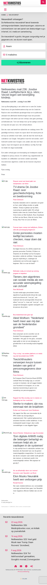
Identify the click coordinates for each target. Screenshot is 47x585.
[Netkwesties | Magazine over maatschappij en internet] (11, 3)
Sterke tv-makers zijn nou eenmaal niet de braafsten (28, 405)
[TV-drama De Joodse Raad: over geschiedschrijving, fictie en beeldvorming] (6, 181)
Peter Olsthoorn (18, 200)
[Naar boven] (26, 566)
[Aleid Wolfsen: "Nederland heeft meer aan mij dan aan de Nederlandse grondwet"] (6, 315)
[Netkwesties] (12, 81)
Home (3, 15)
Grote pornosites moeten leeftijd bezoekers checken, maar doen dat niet (27, 237)
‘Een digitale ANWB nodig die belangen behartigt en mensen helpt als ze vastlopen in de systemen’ (28, 441)
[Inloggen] (31, 566)
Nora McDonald (18, 289)
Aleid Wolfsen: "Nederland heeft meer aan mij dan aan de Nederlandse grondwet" (28, 322)
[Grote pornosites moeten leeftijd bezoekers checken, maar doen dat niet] (6, 227)
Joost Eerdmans (33, 410)
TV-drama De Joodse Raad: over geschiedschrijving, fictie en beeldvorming (27, 191)
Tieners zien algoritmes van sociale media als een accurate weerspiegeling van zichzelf (28, 281)
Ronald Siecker (18, 483)
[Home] (15, 566)
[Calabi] (23, 578)
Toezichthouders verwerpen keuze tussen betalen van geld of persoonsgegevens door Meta (27, 365)
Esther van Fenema (19, 410)
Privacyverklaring (23, 571)
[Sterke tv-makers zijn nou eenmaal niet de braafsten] (6, 399)
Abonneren (24, 62)
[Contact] (21, 566)
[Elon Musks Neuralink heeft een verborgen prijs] (6, 471)
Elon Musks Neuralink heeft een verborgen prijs (27, 478)
